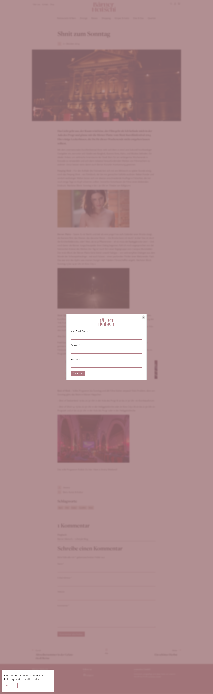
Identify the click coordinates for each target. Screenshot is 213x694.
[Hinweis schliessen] (143, 317)
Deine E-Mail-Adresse (80, 331)
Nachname (75, 359)
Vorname (75, 345)
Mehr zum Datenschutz (29, 679)
